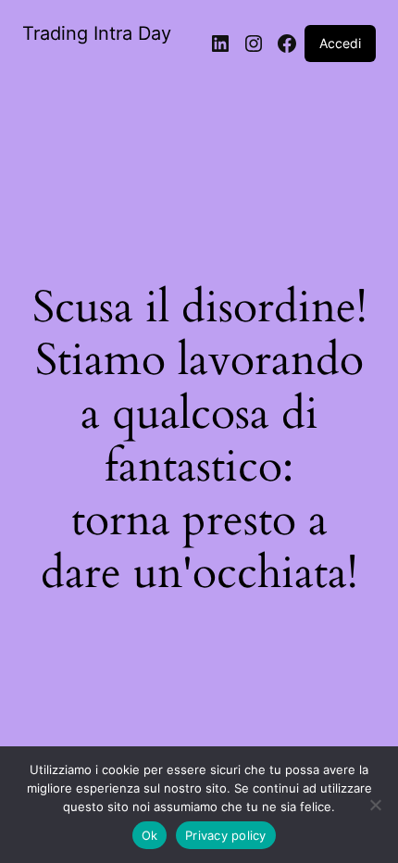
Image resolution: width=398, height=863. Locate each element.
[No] (375, 804)
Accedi (340, 43)
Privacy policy (226, 835)
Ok (150, 835)
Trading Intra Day (96, 33)
